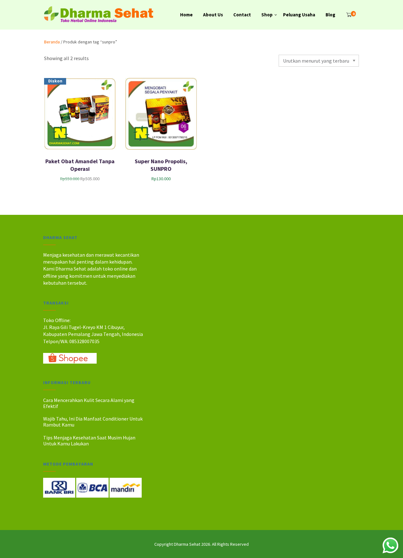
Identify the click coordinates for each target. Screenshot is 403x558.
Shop (267, 15)
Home (186, 15)
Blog (330, 15)
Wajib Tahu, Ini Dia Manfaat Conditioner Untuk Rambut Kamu (93, 422)
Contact (242, 15)
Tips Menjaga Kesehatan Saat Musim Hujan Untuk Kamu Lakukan (89, 440)
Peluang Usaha (299, 15)
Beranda (52, 42)
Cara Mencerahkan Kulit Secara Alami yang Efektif (88, 403)
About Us (213, 15)
